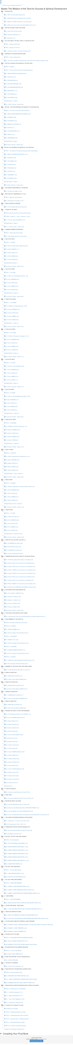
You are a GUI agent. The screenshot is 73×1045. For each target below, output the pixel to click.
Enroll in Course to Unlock (36, 1041)
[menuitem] (1, 3)
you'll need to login (42, 1039)
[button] (1, 1)
